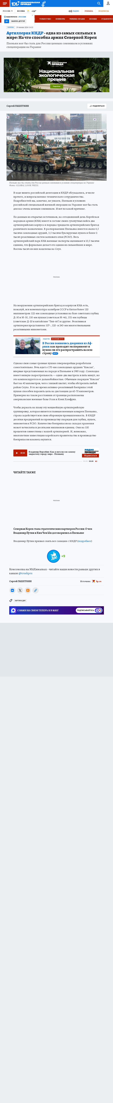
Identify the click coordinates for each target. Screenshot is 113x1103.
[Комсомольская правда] (26, 3)
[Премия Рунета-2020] (43, 3)
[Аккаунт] (108, 3)
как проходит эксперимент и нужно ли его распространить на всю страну (67, 348)
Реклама (89, 11)
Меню (5, 3)
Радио (76, 11)
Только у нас (45, 19)
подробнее (84, 541)
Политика (10, 27)
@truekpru (25, 573)
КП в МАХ (93, 19)
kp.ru (98, 581)
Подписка (103, 11)
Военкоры (60, 19)
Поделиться (98, 106)
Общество (46, 339)
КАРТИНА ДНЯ (20, 601)
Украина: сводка (77, 19)
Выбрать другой (18, 21)
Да (7, 21)
